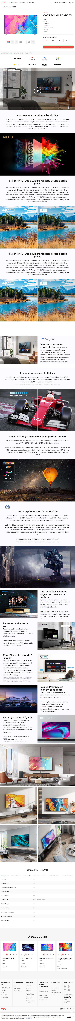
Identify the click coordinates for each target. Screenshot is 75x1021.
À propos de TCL (55, 987)
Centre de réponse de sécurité (56, 993)
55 (59, 40)
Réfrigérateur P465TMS (29, 997)
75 (46, 40)
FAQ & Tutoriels (43, 995)
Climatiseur (16, 986)
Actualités (53, 990)
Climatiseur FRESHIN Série (30, 993)
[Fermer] (73, 1017)
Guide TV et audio (43, 997)
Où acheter (58, 47)
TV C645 (28, 990)
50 (66, 40)
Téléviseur (8, 7)
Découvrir (29, 1018)
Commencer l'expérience (67, 1002)
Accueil (3, 7)
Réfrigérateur (17, 988)
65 (53, 40)
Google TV (4, 995)
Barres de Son (4, 997)
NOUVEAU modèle (6, 987)
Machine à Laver (18, 990)
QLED (2, 992)
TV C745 (28, 988)
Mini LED (3, 990)
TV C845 (28, 986)
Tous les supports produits (43, 992)
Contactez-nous (43, 1000)
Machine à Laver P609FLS (30, 1001)
